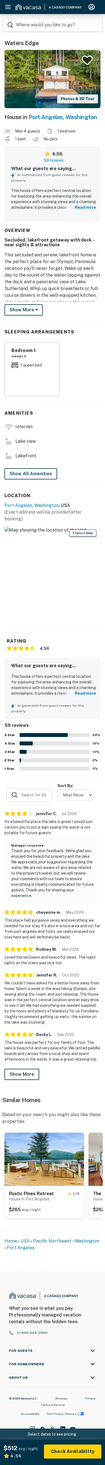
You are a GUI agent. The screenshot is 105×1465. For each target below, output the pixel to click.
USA (25, 1241)
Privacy (90, 1398)
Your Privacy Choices (61, 1413)
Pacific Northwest (52, 1241)
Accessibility (30, 1413)
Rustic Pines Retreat (31, 1193)
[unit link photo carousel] (44, 1158)
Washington (81, 116)
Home (10, 1241)
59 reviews (54, 160)
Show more (22, 309)
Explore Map (83, 533)
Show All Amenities (31, 473)
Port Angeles (46, 116)
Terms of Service (53, 1404)
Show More (22, 1074)
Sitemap (61, 1398)
